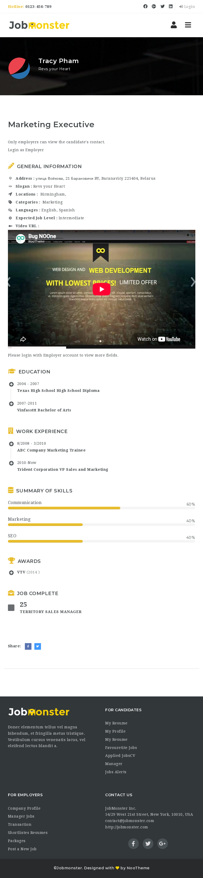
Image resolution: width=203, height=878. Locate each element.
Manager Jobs (21, 816)
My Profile (115, 731)
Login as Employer (26, 150)
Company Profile (24, 808)
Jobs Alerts (116, 772)
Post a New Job (22, 849)
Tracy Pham (58, 61)
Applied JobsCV (120, 755)
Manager (114, 764)
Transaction (20, 824)
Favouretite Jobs (121, 748)
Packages (17, 841)
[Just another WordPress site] (39, 25)
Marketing (53, 202)
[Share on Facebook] (28, 646)
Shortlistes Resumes (28, 832)
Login (189, 6)
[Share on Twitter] (37, 646)
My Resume (116, 723)
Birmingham (52, 194)
